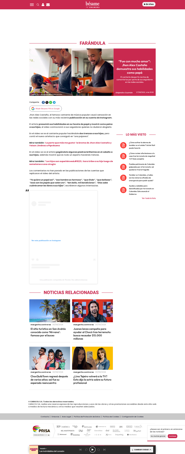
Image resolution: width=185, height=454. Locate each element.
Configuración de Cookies (132, 416)
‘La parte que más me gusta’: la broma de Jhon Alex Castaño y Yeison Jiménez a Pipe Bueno (70, 144)
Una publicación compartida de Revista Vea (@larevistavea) (63, 280)
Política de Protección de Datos (87, 416)
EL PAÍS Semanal (116, 430)
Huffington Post (67, 430)
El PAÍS (63, 426)
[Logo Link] (92, 4)
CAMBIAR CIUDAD (141, 450)
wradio (88, 430)
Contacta (45, 416)
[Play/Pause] (92, 450)
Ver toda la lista (149, 198)
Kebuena (135, 430)
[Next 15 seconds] (99, 450)
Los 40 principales (76, 426)
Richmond (62, 434)
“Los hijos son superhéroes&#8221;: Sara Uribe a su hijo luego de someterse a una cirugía (71, 163)
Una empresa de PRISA (41, 428)
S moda (108, 434)
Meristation (131, 434)
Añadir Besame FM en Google (47, 109)
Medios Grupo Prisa (41, 434)
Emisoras (55, 416)
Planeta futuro (126, 430)
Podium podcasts (87, 434)
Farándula (92, 43)
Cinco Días (98, 430)
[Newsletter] (47, 4)
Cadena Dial (107, 430)
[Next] (105, 450)
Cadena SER (112, 426)
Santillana (87, 426)
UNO (81, 430)
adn (128, 426)
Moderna (74, 434)
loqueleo (119, 434)
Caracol (137, 426)
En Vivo (150, 4)
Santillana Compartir (101, 426)
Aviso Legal (66, 416)
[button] (31, 4)
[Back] (80, 450)
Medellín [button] (43, 448)
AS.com (119, 426)
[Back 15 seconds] (86, 450)
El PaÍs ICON (98, 434)
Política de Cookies (111, 416)
